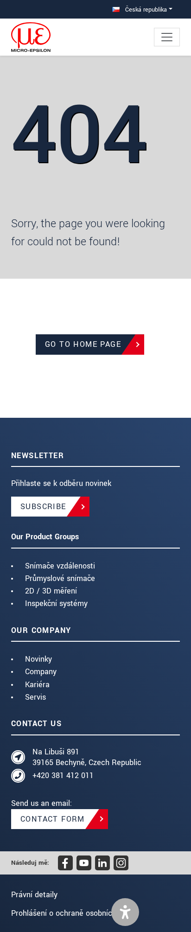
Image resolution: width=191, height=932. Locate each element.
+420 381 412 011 (63, 775)
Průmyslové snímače (60, 578)
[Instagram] (121, 862)
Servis (35, 697)
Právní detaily (34, 894)
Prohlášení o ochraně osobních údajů (74, 913)
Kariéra (37, 684)
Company (41, 672)
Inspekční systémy (56, 603)
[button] (125, 912)
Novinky (38, 659)
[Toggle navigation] (167, 37)
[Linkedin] (102, 862)
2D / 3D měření (51, 591)
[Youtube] (83, 862)
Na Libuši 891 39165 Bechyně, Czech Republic (86, 757)
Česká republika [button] (145, 9)
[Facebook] (65, 862)
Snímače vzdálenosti (60, 566)
